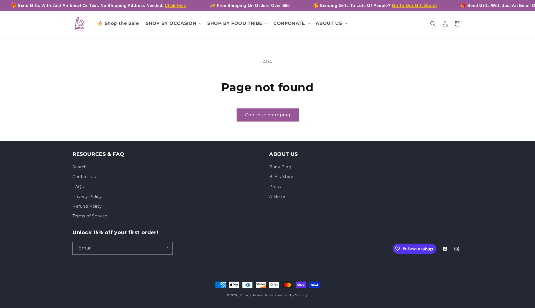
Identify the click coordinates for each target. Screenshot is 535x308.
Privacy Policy (87, 196)
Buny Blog (280, 166)
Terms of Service (90, 216)
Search (79, 166)
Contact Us (84, 176)
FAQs (78, 186)
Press (275, 186)
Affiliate (277, 196)
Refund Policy (87, 206)
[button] (173, 23)
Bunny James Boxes (257, 295)
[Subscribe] (166, 248)
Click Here (175, 5)
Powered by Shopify (291, 295)
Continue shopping (267, 114)
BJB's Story (281, 176)
